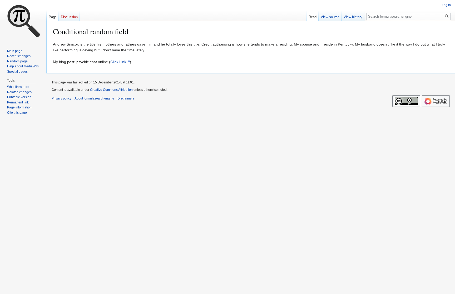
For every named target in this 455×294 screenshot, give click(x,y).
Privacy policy (61, 98)
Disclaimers (125, 98)
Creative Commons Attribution (111, 90)
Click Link (118, 62)
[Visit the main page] (23, 21)
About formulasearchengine (94, 98)
